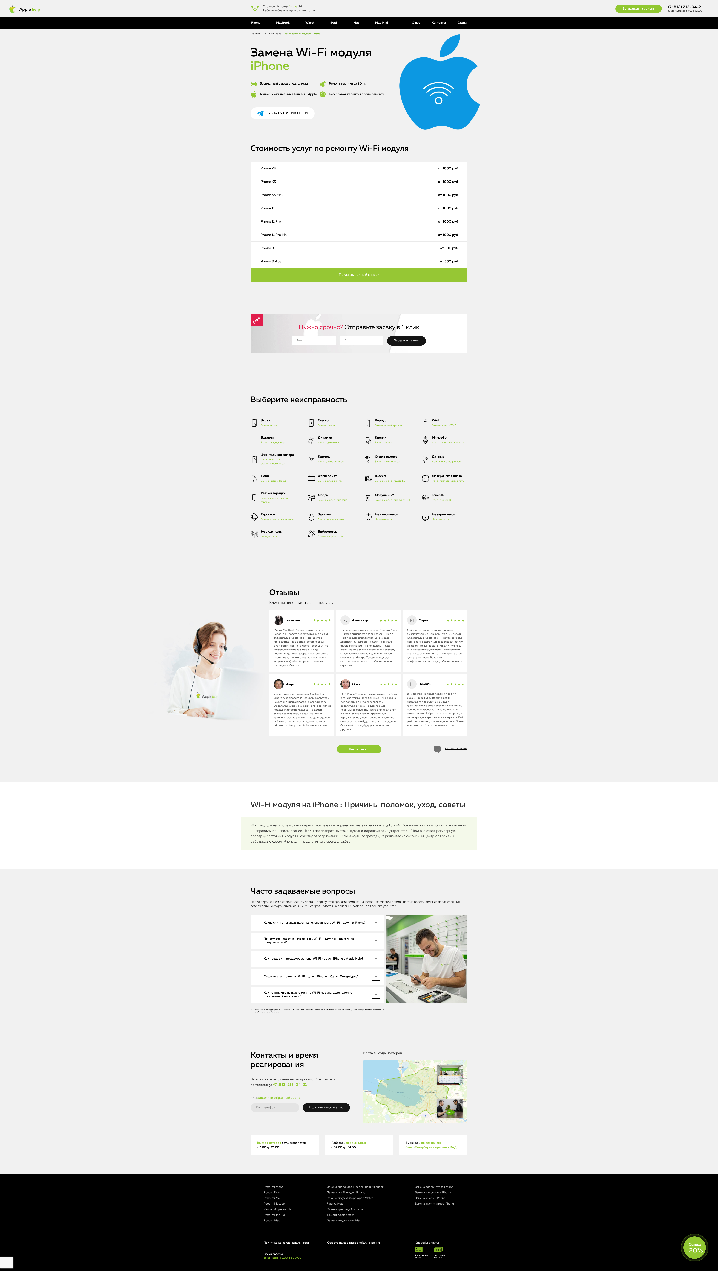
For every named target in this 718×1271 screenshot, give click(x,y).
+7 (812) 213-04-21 (685, 7)
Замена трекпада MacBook (345, 1209)
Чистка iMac (335, 1203)
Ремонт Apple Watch (277, 1209)
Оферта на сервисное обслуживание (353, 1242)
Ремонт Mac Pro (274, 1215)
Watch (309, 22)
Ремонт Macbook (275, 1203)
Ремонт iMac (272, 1192)
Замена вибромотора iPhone (434, 1186)
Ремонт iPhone (273, 1186)
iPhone (255, 22)
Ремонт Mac (272, 1220)
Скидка (694, 1248)
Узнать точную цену (288, 113)
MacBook (283, 22)
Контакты (439, 22)
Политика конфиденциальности (286, 1242)
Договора (275, 1012)
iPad (333, 22)
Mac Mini (381, 22)
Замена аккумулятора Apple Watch (350, 1198)
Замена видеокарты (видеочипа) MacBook (355, 1186)
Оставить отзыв (456, 748)
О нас (416, 22)
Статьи (462, 22)
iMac (356, 22)
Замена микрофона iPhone (433, 1192)
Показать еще (359, 749)
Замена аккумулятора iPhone (434, 1203)
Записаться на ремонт (638, 8)
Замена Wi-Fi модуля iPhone (346, 1192)
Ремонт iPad (272, 1198)
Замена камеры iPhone (430, 1198)
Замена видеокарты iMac (344, 1220)
